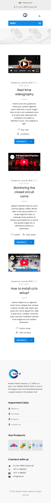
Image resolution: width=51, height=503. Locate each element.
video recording (24, 333)
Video (29, 38)
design (28, 328)
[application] (24, 64)
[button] (24, 64)
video (27, 130)
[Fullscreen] (37, 71)
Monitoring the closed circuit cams (24, 192)
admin (26, 85)
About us (15, 408)
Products (15, 419)
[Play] (11, 71)
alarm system (31, 235)
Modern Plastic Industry (25, 491)
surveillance (24, 134)
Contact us (16, 424)
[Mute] (33, 71)
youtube (17, 235)
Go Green (15, 414)
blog (22, 130)
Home (22, 38)
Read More (21, 141)
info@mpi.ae (27, 3)
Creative (22, 328)
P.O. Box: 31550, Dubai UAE (26, 7)
